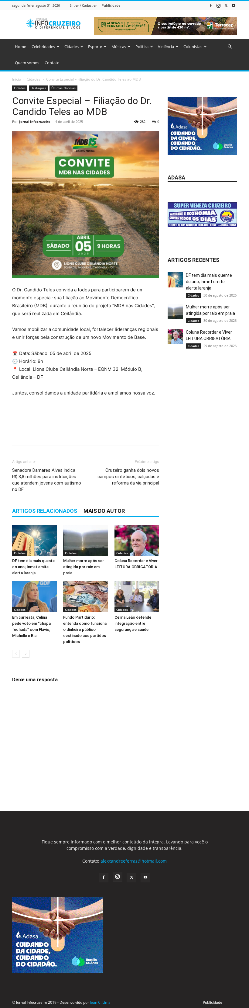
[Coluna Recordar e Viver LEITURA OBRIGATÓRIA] (136, 540)
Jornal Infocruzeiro (34, 121)
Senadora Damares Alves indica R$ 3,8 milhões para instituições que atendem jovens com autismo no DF (46, 480)
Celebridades (43, 46)
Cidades (71, 46)
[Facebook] (210, 5)
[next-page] (25, 654)
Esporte (95, 46)
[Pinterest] (46, 433)
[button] (229, 47)
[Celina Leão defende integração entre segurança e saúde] (136, 596)
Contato (52, 62)
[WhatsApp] (60, 433)
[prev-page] (16, 654)
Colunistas (192, 46)
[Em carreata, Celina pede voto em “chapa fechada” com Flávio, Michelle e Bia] (34, 596)
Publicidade (111, 5)
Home (20, 46)
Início (16, 79)
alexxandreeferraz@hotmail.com (134, 861)
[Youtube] (233, 5)
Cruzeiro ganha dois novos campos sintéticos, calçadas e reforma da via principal (128, 477)
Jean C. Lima (100, 1002)
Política (141, 46)
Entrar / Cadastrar (83, 5)
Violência (166, 46)
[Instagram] (218, 5)
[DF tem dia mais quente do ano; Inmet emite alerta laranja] (34, 540)
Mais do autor (104, 511)
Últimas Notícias (63, 88)
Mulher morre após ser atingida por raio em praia (83, 566)
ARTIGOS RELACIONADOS (44, 511)
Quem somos (27, 62)
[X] (226, 5)
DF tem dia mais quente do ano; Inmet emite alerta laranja (33, 566)
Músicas (118, 46)
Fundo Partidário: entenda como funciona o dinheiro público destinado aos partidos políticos (85, 629)
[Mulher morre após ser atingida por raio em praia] (85, 540)
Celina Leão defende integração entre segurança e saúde (132, 623)
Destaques (38, 88)
